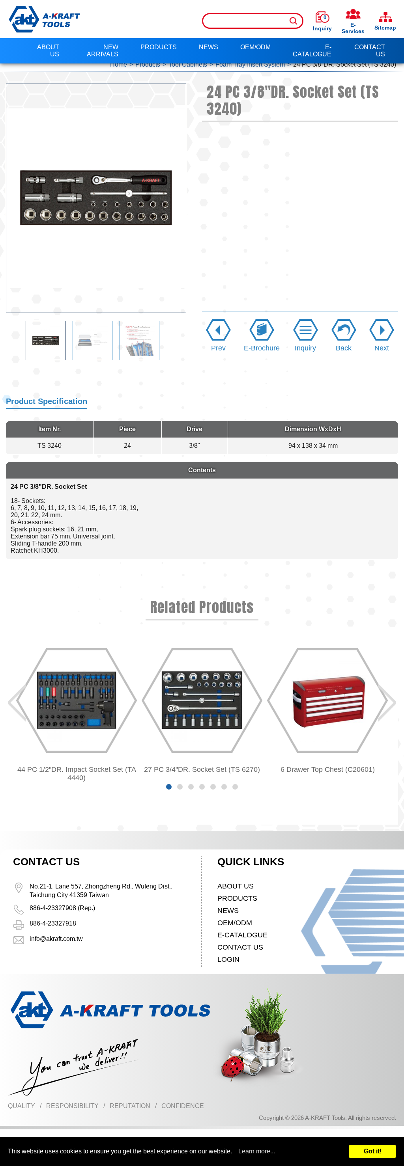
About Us (48, 51)
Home (118, 64)
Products (158, 47)
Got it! (373, 1151)
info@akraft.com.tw (56, 938)
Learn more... (256, 1151)
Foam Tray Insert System (250, 64)
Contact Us (369, 51)
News (208, 47)
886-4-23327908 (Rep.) (62, 908)
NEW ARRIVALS (102, 51)
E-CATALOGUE (312, 51)
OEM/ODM (255, 47)
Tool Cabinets (187, 64)
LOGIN (228, 959)
